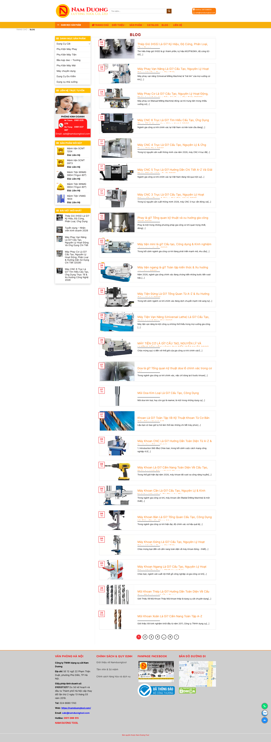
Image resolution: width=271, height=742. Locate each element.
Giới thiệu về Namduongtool (111, 662)
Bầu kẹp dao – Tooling (68, 60)
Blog (165, 25)
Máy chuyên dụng (66, 71)
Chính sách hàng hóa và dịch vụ (113, 676)
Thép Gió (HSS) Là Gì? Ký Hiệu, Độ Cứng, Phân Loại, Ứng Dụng (77, 219)
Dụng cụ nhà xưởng (67, 81)
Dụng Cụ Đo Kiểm (66, 76)
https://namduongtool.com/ (76, 708)
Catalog (153, 25)
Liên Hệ (177, 25)
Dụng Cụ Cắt (63, 43)
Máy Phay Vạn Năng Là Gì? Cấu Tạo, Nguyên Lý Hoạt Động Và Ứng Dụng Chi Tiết (77, 241)
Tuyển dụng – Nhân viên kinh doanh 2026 (76, 229)
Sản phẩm (135, 25)
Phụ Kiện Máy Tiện (66, 54)
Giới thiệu (118, 25)
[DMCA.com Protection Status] (187, 690)
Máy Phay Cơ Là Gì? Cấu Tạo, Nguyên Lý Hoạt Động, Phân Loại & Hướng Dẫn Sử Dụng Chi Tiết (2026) (77, 257)
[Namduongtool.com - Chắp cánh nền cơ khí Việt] (82, 11)
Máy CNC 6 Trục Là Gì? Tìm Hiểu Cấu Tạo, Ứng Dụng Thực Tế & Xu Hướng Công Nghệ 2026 (77, 274)
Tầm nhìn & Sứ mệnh (107, 669)
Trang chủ (101, 25)
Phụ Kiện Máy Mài (66, 65)
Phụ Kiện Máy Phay (67, 49)
